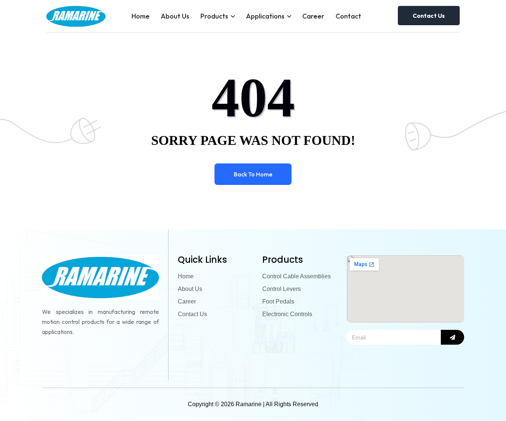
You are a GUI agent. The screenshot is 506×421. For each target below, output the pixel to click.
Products (214, 16)
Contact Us (429, 15)
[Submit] (452, 337)
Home (141, 16)
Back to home (253, 174)
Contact (348, 16)
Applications (265, 16)
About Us (175, 16)
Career (313, 16)
